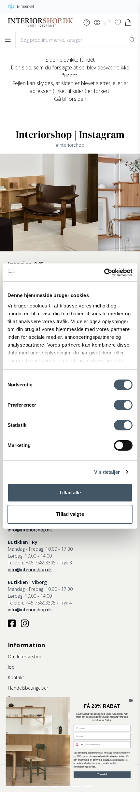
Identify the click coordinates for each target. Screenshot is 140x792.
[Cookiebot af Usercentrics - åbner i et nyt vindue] (104, 272)
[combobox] (79, 744)
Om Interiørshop (25, 656)
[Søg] (132, 40)
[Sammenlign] (107, 22)
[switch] (123, 405)
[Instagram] (25, 623)
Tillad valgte (70, 514)
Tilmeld (102, 775)
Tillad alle (70, 492)
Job (11, 667)
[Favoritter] (118, 22)
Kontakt (16, 677)
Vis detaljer (107, 472)
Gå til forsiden (70, 98)
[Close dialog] (131, 700)
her (93, 767)
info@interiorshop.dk (30, 530)
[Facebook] (12, 623)
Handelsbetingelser (28, 688)
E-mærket (25, 6)
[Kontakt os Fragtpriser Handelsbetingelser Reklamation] (87, 22)
